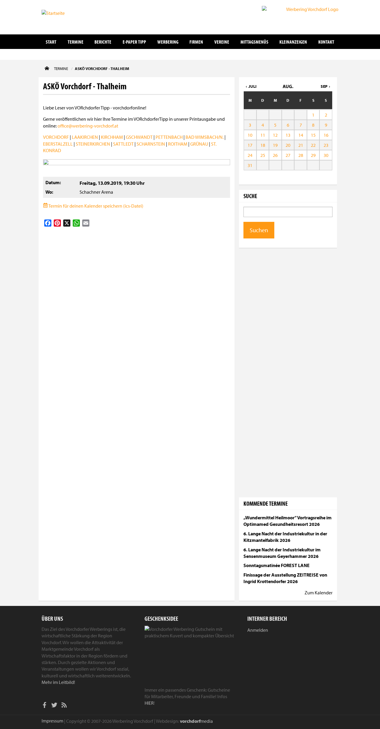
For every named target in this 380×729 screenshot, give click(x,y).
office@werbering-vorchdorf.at (88, 126)
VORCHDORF (56, 137)
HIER (149, 703)
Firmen (196, 42)
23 (326, 145)
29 (313, 155)
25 (262, 155)
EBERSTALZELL (58, 144)
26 (275, 155)
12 (275, 135)
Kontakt (326, 42)
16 (326, 135)
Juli (252, 86)
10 (250, 135)
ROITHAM (177, 144)
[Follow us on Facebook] (45, 706)
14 (300, 135)
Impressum (52, 720)
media (196, 721)
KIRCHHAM (112, 137)
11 (262, 135)
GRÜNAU (199, 144)
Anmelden (257, 630)
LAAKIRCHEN (85, 137)
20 (288, 145)
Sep (324, 86)
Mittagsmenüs (254, 42)
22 (313, 145)
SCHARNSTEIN (151, 144)
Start (51, 42)
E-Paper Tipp (134, 42)
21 (300, 145)
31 (250, 165)
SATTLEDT (123, 144)
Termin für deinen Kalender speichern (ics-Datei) (95, 206)
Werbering (167, 42)
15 (313, 135)
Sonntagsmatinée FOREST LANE (276, 565)
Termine (75, 42)
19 (275, 145)
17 (250, 145)
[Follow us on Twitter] (54, 706)
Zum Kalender (318, 593)
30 (326, 155)
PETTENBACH (169, 137)
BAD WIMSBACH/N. (205, 137)
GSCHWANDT (139, 137)
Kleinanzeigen (293, 42)
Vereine (221, 42)
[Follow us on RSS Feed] (64, 706)
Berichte (102, 42)
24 (250, 155)
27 (288, 155)
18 (262, 145)
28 (300, 155)
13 (288, 135)
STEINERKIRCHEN (93, 144)
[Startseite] (71, 17)
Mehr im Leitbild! (58, 682)
